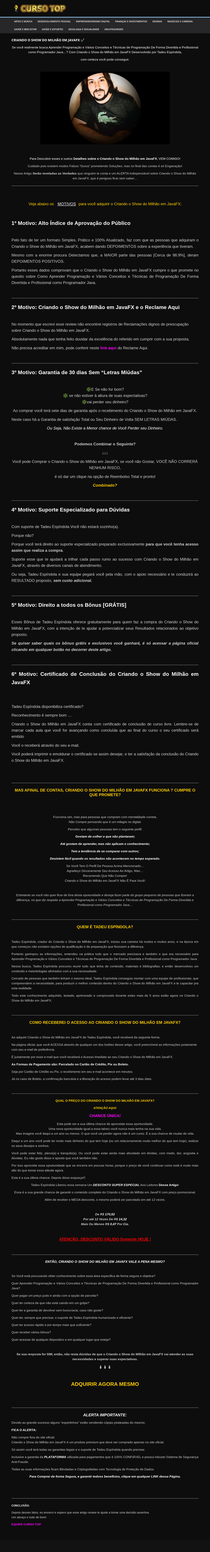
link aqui (108, 348)
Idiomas (157, 21)
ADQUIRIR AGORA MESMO (105, 1384)
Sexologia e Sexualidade (83, 29)
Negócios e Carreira (180, 21)
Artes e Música (23, 21)
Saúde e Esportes (52, 29)
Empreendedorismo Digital (93, 21)
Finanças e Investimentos (131, 21)
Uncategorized (113, 29)
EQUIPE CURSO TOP (26, 1524)
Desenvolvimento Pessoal (54, 21)
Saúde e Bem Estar (25, 29)
